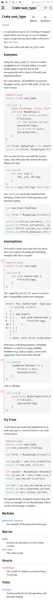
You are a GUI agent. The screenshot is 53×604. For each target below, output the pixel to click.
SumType (6, 589)
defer (5, 539)
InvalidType (8, 567)
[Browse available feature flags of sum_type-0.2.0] (20, 2)
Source (5, 25)
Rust (48, 2)
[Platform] (14, 2)
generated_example (12, 520)
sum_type (7, 549)
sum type (13, 42)
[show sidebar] (3, 8)
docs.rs (39, 2)
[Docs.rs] (2, 2)
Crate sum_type (24, 8)
